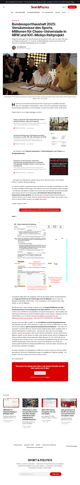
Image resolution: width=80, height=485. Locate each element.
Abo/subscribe (18, 445)
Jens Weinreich (21, 47)
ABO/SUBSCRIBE (20, 12)
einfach (20, 333)
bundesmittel (16, 20)
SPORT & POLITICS (44, 197)
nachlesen (28, 333)
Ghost (75, 446)
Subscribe (72, 7)
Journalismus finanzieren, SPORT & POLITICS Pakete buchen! (40, 210)
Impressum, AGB (29, 445)
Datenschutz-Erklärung (49, 445)
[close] (78, 2)
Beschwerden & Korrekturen (35, 447)
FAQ (12, 12)
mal (23, 333)
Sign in (64, 7)
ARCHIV (57, 12)
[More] (68, 12)
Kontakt (38, 445)
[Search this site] (4, 7)
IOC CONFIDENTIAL (47, 12)
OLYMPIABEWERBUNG (33, 12)
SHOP (63, 12)
